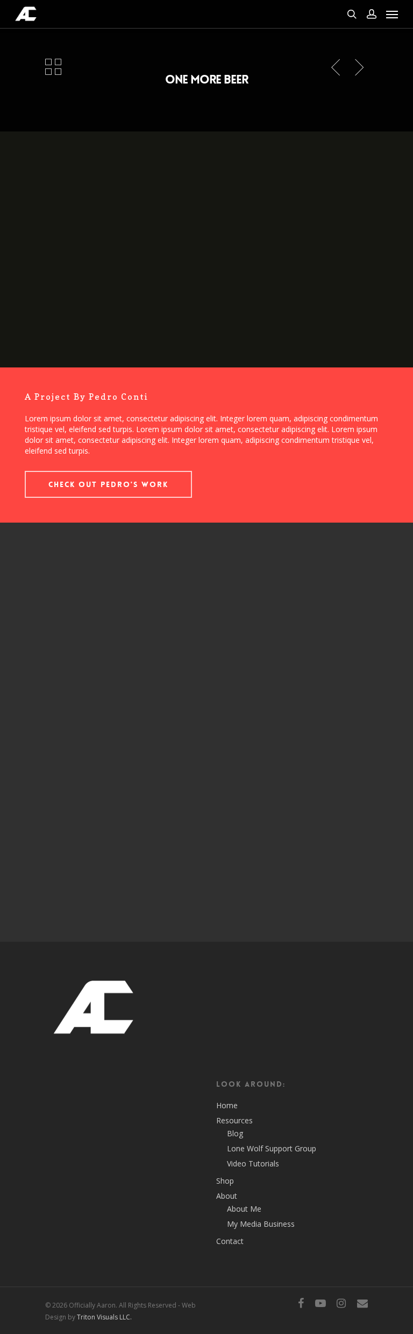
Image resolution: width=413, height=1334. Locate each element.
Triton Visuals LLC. (104, 1317)
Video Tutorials (253, 1163)
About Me (244, 1209)
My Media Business (261, 1224)
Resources (234, 1120)
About (226, 1196)
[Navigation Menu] (392, 14)
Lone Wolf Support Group (271, 1148)
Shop (225, 1181)
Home (227, 1105)
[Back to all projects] (53, 68)
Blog (235, 1133)
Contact (230, 1241)
